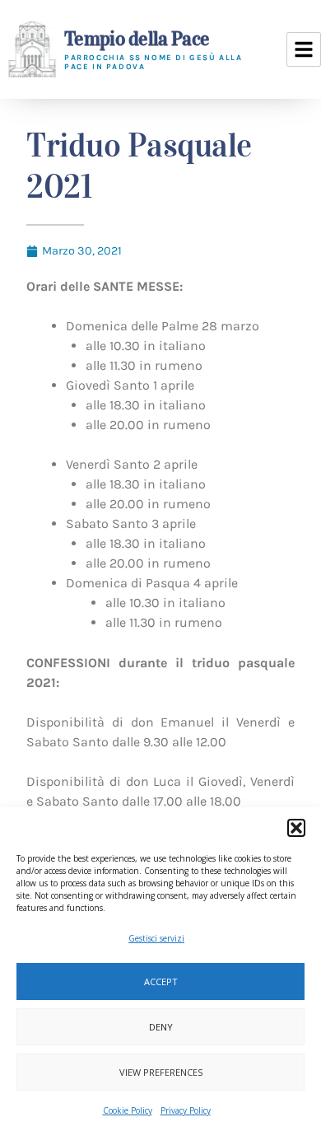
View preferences (160, 1072)
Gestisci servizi (156, 938)
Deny (161, 1027)
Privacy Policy (185, 1110)
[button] (296, 828)
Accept (161, 981)
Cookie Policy (127, 1110)
